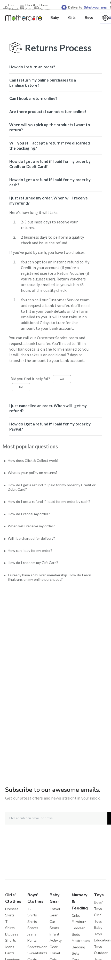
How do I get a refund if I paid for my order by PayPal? (50, 426)
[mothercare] (25, 18)
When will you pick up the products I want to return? (49, 127)
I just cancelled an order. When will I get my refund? (48, 408)
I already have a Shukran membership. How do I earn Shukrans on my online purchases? (53, 584)
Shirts (32, 921)
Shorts (10, 940)
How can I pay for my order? (33, 555)
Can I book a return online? (33, 98)
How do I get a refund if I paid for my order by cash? (50, 182)
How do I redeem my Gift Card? (36, 568)
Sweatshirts (37, 953)
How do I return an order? (32, 66)
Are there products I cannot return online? (47, 111)
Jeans (9, 947)
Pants (9, 953)
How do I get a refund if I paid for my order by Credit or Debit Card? (50, 164)
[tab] (55, 66)
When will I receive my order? (33, 530)
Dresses (12, 909)
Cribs (76, 915)
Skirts (9, 915)
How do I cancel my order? (31, 517)
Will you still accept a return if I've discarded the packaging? (49, 145)
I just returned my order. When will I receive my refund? (48, 200)
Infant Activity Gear (56, 940)
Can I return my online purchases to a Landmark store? (42, 82)
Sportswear (37, 947)
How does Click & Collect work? (36, 460)
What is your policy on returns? (35, 473)
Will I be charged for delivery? (34, 542)
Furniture (79, 921)
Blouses (11, 934)
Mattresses (81, 940)
